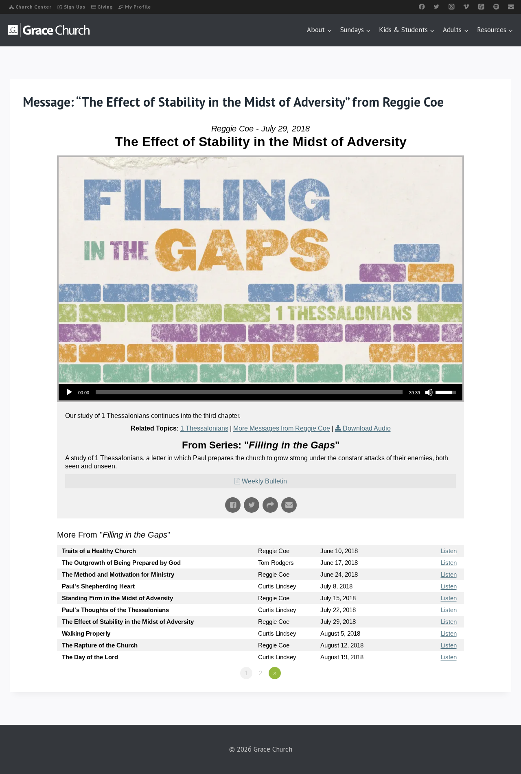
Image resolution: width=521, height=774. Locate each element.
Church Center (33, 7)
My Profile (138, 7)
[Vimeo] (466, 7)
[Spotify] (496, 7)
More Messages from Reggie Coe (281, 428)
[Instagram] (452, 7)
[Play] (69, 392)
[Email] (511, 7)
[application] (260, 392)
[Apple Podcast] (481, 7)
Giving (105, 7)
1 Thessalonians (204, 428)
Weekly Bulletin (264, 481)
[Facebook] (422, 7)
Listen (449, 550)
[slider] (249, 392)
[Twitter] (436, 7)
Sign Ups (74, 7)
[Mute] (429, 392)
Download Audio (367, 428)
